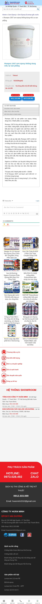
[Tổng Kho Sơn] (12, 2)
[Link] (23, 213)
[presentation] (10, 106)
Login (37, 201)
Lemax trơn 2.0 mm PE (12, 578)
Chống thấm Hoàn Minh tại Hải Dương (17, 550)
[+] (28, 213)
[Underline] (9, 213)
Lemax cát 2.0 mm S (11, 590)
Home (4, 15)
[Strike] (11, 213)
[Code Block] (21, 213)
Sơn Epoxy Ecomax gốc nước (28, 15)
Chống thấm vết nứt (11, 554)
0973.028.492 (28, 98)
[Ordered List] (14, 213)
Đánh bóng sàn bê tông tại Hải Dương (17, 564)
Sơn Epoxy (12, 15)
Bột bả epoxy (8, 582)
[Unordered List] (16, 213)
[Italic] (6, 213)
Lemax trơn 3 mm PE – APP (14, 586)
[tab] (21, 105)
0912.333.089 (15, 98)
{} (25, 213)
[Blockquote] (18, 213)
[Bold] (4, 213)
